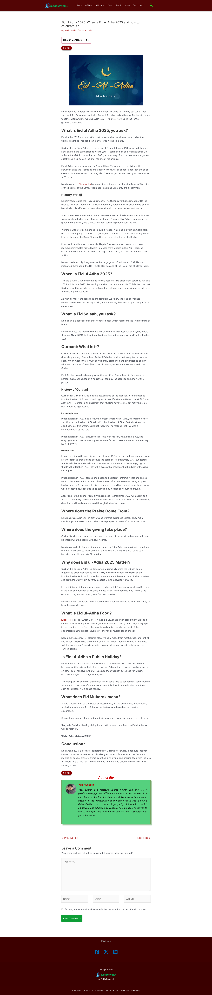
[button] (151, 5)
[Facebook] (96, 951)
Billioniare (100, 5)
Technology (137, 5)
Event (110, 5)
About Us (76, 990)
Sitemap (99, 990)
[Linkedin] (115, 951)
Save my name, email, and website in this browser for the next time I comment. (106, 909)
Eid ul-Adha (85, 184)
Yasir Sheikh (86, 784)
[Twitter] (106, 951)
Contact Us (88, 990)
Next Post (143, 838)
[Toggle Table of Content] (85, 40)
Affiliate (88, 5)
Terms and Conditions (130, 990)
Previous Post (70, 838)
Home (79, 5)
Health (118, 5)
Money (127, 5)
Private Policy (111, 990)
